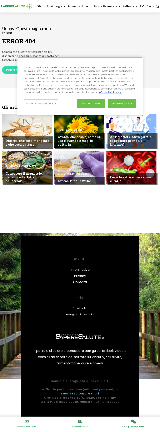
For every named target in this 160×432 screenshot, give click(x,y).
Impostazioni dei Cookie (41, 103)
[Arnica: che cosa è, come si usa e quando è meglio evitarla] (79, 131)
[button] (152, 6)
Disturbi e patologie (72, 174)
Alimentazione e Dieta (21, 166)
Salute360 (69, 393)
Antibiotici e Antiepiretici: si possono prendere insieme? (131, 140)
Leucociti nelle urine (74, 181)
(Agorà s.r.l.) (89, 393)
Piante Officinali (70, 129)
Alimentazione (16, 133)
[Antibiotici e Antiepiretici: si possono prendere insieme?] (131, 131)
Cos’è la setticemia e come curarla (130, 179)
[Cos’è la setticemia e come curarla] (131, 167)
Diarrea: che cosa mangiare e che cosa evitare (27, 142)
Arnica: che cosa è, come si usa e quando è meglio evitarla (79, 140)
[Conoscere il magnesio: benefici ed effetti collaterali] (27, 167)
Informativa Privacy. (110, 92)
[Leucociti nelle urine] (79, 167)
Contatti (80, 282)
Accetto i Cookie (122, 103)
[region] (80, 86)
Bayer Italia (80, 308)
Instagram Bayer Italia (80, 314)
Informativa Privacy (80, 272)
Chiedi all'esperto (122, 129)
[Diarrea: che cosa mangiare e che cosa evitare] (27, 131)
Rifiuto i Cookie (90, 103)
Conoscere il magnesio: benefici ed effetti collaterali (24, 177)
